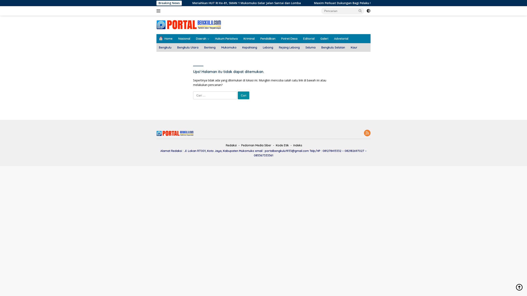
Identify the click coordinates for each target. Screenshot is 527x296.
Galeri (324, 38)
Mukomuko (229, 47)
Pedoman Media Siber (256, 145)
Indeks (297, 145)
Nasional (184, 38)
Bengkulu (165, 47)
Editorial (309, 38)
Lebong (268, 47)
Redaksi (231, 145)
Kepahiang (249, 47)
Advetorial (341, 38)
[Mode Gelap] (368, 10)
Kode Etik (282, 145)
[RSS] (367, 133)
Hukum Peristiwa (226, 38)
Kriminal (249, 38)
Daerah (201, 38)
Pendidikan (267, 38)
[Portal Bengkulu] (188, 25)
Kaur (354, 47)
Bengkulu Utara (187, 47)
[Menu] (159, 10)
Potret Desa (289, 38)
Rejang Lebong (289, 47)
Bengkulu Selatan (333, 47)
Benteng (210, 47)
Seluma (310, 47)
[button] (360, 10)
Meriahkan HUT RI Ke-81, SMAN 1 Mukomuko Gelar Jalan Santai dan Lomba (238, 3)
